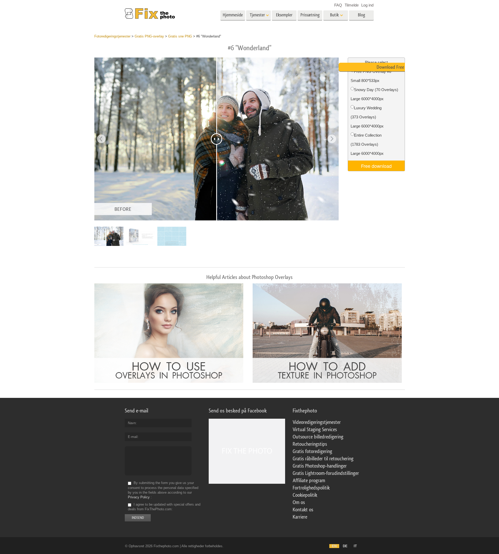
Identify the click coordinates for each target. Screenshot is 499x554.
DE (345, 546)
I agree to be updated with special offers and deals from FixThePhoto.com (164, 506)
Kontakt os (303, 509)
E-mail (132, 437)
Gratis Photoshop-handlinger (320, 466)
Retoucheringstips (310, 444)
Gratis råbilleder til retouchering (323, 458)
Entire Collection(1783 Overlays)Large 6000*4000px (367, 144)
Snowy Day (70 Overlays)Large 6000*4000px (374, 94)
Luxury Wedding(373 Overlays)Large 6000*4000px (367, 117)
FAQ (338, 5)
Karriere (300, 517)
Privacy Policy (139, 497)
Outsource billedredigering (318, 437)
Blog (361, 15)
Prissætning (310, 15)
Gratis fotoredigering (312, 451)
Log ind (367, 5)
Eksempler (284, 15)
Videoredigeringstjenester (317, 422)
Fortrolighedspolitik (311, 488)
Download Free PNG (395, 67)
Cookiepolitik (305, 495)
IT (355, 546)
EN (334, 546)
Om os (299, 502)
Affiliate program (309, 480)
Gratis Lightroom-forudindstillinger (326, 473)
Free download (376, 165)
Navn (132, 423)
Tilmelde (352, 5)
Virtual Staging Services (315, 429)
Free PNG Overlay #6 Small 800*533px (371, 76)
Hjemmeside (233, 15)
